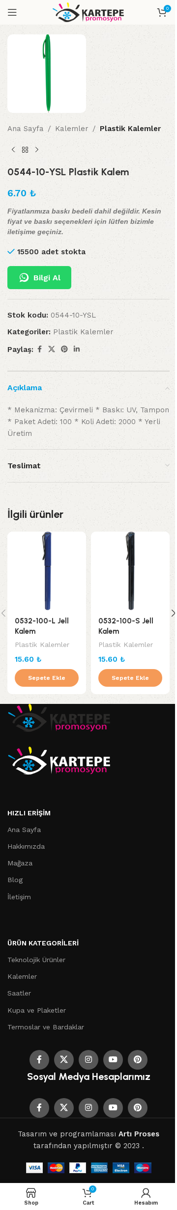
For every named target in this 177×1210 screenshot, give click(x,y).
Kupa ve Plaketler (36, 1010)
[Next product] (37, 150)
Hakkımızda (26, 846)
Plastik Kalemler (130, 128)
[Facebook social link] (39, 349)
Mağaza (19, 863)
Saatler (19, 993)
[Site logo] (88, 11)
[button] (47, 678)
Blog (15, 880)
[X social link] (51, 349)
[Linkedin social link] (77, 349)
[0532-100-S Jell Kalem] (130, 571)
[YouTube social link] (113, 1060)
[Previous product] (13, 150)
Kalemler (71, 128)
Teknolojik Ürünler (36, 960)
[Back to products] (25, 150)
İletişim (19, 897)
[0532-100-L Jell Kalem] (46, 571)
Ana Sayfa (25, 128)
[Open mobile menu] (12, 12)
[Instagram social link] (88, 1060)
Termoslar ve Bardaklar (45, 1027)
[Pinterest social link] (64, 349)
